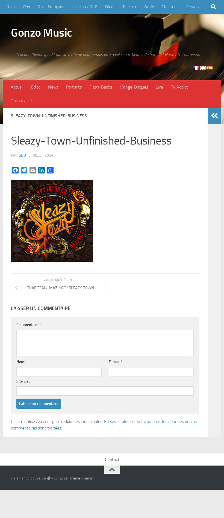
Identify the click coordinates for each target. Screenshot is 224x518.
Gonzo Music (41, 33)
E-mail (115, 362)
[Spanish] (210, 68)
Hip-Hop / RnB (84, 6)
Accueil (17, 87)
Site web (23, 381)
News (53, 87)
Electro (129, 6)
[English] (203, 68)
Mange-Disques (134, 87)
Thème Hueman (81, 478)
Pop (26, 6)
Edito (35, 87)
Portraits (74, 87)
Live (159, 87)
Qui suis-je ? (22, 100)
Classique (170, 6)
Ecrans (192, 6)
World (148, 6)
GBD (22, 155)
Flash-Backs (100, 87)
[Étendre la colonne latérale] (214, 116)
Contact (112, 459)
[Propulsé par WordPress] (49, 478)
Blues (110, 6)
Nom (21, 362)
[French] (196, 68)
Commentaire (28, 324)
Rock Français (50, 6)
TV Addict (179, 87)
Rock (11, 6)
